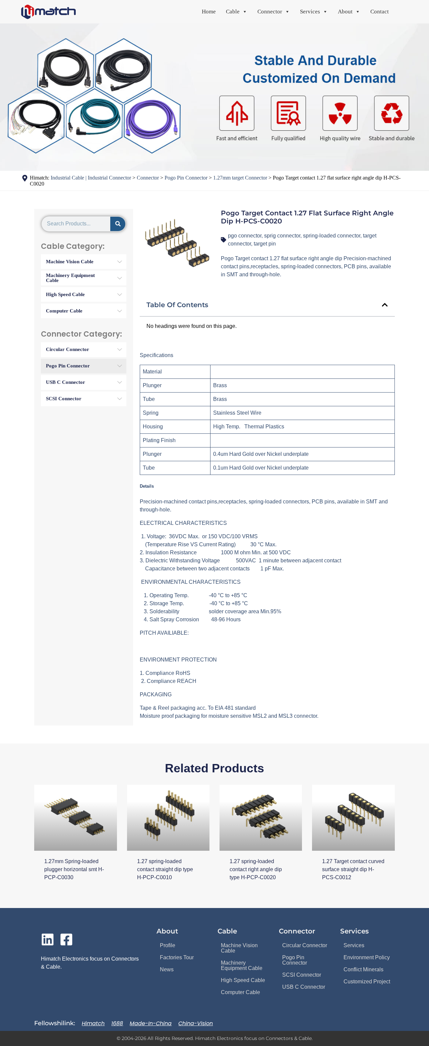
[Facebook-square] (66, 939)
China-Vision (195, 1023)
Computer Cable (240, 992)
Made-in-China (151, 1023)
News (167, 969)
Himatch (93, 1023)
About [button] (345, 11)
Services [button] (310, 11)
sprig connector (282, 235)
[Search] (117, 224)
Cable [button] (233, 11)
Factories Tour (177, 957)
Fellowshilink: (54, 1023)
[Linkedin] (47, 939)
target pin (265, 244)
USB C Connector (303, 987)
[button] (384, 304)
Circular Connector (304, 945)
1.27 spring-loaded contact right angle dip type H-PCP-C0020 (256, 869)
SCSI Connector (301, 975)
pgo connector (244, 235)
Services (354, 945)
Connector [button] (269, 11)
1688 (117, 1023)
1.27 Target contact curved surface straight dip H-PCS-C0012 (353, 869)
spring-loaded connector (331, 235)
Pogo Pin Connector (294, 960)
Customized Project (367, 981)
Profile (167, 945)
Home (209, 11)
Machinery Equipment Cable (241, 965)
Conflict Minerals (363, 969)
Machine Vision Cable (239, 948)
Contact (379, 11)
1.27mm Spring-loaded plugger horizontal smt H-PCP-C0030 (74, 869)
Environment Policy (367, 957)
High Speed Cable (243, 980)
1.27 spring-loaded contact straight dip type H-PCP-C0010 (165, 869)
